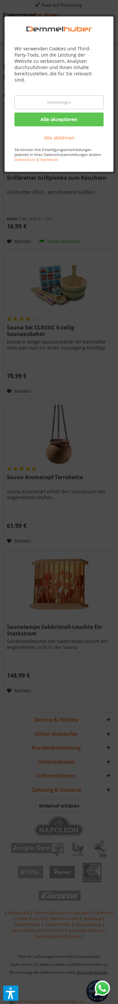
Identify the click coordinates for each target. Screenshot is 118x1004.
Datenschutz (24, 159)
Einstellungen (59, 102)
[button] (10, 993)
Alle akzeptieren (59, 119)
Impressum (48, 159)
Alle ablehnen (59, 138)
